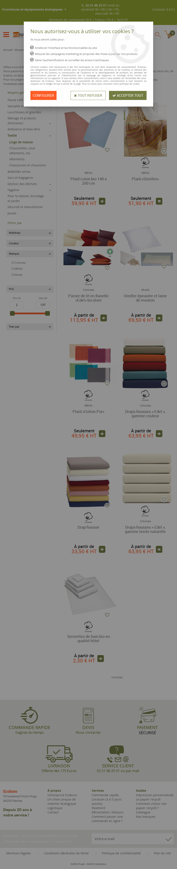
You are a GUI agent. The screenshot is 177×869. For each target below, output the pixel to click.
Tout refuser (89, 95)
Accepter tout (129, 95)
